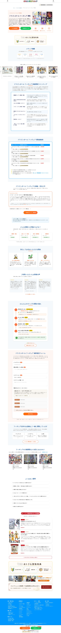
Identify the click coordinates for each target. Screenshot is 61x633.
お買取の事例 (10, 613)
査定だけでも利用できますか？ (19, 506)
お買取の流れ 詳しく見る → (30, 345)
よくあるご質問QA (37, 602)
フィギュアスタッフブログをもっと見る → (30, 557)
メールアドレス (18, 362)
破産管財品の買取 (11, 619)
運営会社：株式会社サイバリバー (49, 603)
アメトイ (28, 606)
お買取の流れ (10, 602)
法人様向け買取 (10, 618)
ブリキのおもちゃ (22, 607)
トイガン (20, 602)
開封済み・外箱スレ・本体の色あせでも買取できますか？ (23, 486)
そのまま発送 (29, 314)
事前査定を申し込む (24, 310)
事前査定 (25, 204)
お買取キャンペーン (11, 614)
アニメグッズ (18, 433)
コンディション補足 (18, 380)
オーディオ (28, 607)
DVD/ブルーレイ (29, 613)
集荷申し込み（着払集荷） (12, 607)
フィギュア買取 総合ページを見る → (30, 441)
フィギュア (21, 614)
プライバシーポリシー (49, 606)
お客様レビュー (10, 612)
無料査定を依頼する (11, 606)
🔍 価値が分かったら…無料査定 (30, 212)
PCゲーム (28, 614)
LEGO (28, 609)
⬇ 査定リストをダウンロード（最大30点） (21, 395)
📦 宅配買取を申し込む (26, 28)
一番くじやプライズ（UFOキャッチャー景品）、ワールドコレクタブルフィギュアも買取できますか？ (30, 496)
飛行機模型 (21, 616)
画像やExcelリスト (20, 388)
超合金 (20, 615)
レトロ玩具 (21, 606)
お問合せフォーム (37, 606)
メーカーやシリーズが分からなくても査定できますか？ (23, 482)
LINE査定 (9, 603)
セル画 (42, 433)
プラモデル (21, 609)
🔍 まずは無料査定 (14, 28)
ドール (20, 613)
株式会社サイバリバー (42, 623)
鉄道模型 (20, 608)
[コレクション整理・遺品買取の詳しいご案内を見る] (30, 587)
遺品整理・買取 (10, 620)
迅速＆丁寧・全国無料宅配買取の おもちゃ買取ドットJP (24, 623)
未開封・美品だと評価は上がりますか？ (20, 489)
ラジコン (20, 612)
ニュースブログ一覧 (37, 609)
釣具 (27, 608)
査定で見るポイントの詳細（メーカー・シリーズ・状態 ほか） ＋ (20, 208)
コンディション (18, 375)
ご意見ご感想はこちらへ (38, 608)
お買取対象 (36, 603)
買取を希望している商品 (19, 367)
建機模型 (28, 602)
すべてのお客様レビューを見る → (30, 294)
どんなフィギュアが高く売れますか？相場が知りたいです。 (23, 499)
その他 (28, 615)
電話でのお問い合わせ (38, 607)
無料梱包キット (10, 608)
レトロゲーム (30, 433)
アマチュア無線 (21, 603)
